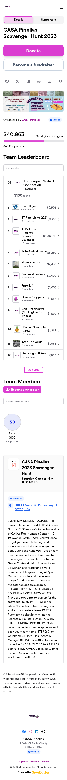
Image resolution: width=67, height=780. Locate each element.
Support (23, 761)
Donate (33, 50)
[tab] (18, 20)
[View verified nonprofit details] (55, 119)
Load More (34, 369)
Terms (45, 761)
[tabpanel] (33, 362)
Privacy (34, 761)
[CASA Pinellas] (7, 6)
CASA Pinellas (31, 119)
